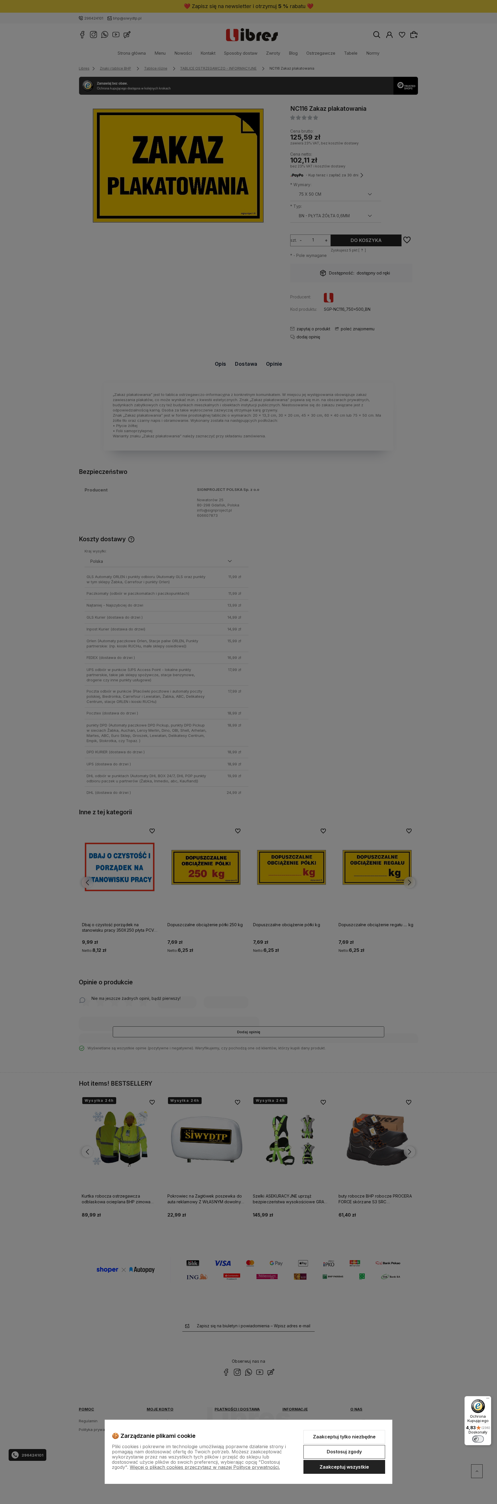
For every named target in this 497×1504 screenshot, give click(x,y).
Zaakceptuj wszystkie (344, 1467)
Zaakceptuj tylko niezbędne (344, 1437)
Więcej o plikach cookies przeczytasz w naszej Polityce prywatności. (205, 1467)
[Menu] (487, 1399)
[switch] (478, 1439)
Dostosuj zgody (344, 1452)
